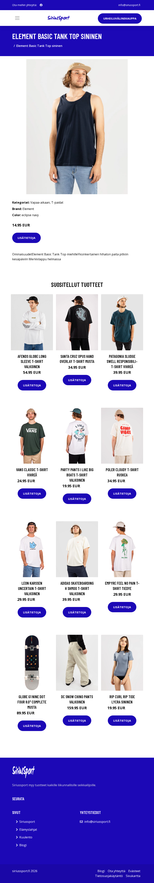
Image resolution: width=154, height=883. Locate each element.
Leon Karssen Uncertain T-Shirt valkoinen (32, 588)
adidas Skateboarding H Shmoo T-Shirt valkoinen (77, 588)
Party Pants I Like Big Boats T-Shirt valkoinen (77, 474)
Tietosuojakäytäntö (109, 876)
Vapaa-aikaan (40, 202)
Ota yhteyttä (116, 871)
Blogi (23, 845)
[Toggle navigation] (17, 18)
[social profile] (41, 5)
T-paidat (57, 202)
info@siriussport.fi (129, 5)
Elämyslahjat (28, 829)
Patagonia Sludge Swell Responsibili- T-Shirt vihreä (122, 361)
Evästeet (134, 871)
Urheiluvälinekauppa (119, 18)
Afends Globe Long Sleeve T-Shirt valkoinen (32, 361)
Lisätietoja (26, 238)
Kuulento (25, 837)
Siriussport (27, 822)
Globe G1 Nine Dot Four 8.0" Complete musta (31, 701)
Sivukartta (133, 876)
